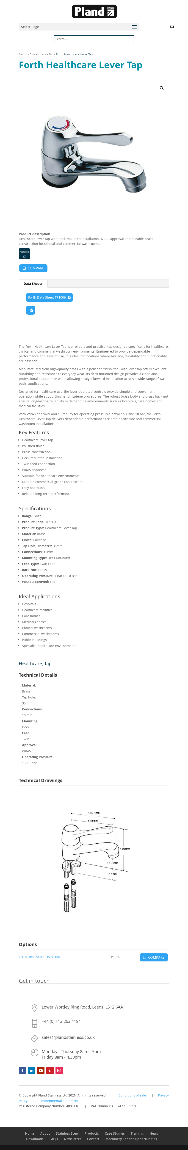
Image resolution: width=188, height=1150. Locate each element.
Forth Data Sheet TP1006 (47, 297)
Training (137, 1133)
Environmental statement (58, 1101)
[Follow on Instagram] (59, 1070)
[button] (162, 88)
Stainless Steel (67, 1133)
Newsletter (72, 1139)
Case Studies (115, 1133)
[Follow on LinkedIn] (31, 1070)
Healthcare (38, 54)
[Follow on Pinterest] (50, 1070)
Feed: (26, 733)
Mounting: (30, 721)
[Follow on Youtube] (40, 1070)
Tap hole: (29, 697)
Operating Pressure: (37, 757)
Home (29, 1133)
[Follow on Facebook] (22, 1070)
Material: (29, 685)
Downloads (35, 1139)
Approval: (29, 745)
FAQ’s (54, 1139)
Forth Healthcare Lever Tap (39, 957)
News (153, 1133)
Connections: (32, 709)
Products (92, 1133)
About (45, 1133)
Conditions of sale (132, 1095)
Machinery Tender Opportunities (131, 1139)
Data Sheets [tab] (33, 283)
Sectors (24, 54)
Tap (51, 54)
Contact (93, 1139)
